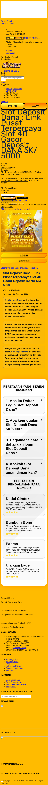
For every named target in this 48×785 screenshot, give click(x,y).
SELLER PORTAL (32, 38)
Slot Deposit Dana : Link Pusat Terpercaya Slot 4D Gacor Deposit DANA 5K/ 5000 (23, 179)
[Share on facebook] (12, 203)
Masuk (9, 51)
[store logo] (11, 69)
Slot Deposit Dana (13, 300)
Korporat (9, 670)
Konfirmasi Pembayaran (16, 684)
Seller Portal (6, 21)
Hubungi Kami (12, 662)
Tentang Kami (12, 659)
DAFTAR (19, 38)
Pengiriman (11, 687)
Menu (3, 82)
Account (4, 102)
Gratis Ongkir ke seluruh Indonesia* (21, 8)
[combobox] (12, 77)
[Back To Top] (2, 781)
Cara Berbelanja (13, 6)
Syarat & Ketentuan (14, 668)
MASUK (10, 38)
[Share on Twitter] (14, 203)
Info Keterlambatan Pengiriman (19, 15)
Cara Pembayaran (14, 682)
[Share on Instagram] (18, 203)
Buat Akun (10, 53)
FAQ (8, 17)
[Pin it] (16, 203)
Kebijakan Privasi (13, 666)
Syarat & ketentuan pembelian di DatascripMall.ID (20, 12)
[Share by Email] (21, 203)
